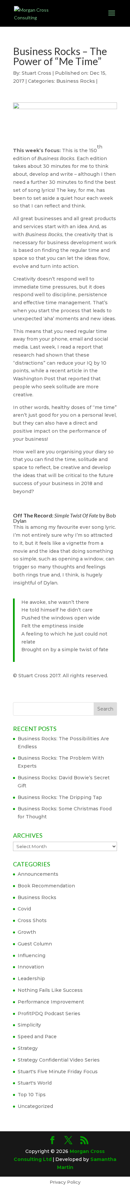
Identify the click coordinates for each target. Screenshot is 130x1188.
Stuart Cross (36, 73)
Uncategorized (35, 1106)
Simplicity (29, 1025)
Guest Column (35, 944)
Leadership (31, 978)
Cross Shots (32, 920)
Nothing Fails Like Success (50, 990)
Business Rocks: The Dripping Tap (60, 797)
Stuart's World (35, 1083)
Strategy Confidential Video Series (59, 1060)
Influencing (31, 955)
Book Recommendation (46, 886)
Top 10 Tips (32, 1095)
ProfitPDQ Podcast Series (49, 1014)
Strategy (28, 1048)
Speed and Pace (37, 1037)
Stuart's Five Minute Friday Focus (58, 1072)
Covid (24, 909)
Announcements (38, 874)
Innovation (31, 967)
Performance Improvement (51, 1002)
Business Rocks (75, 81)
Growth (27, 932)
